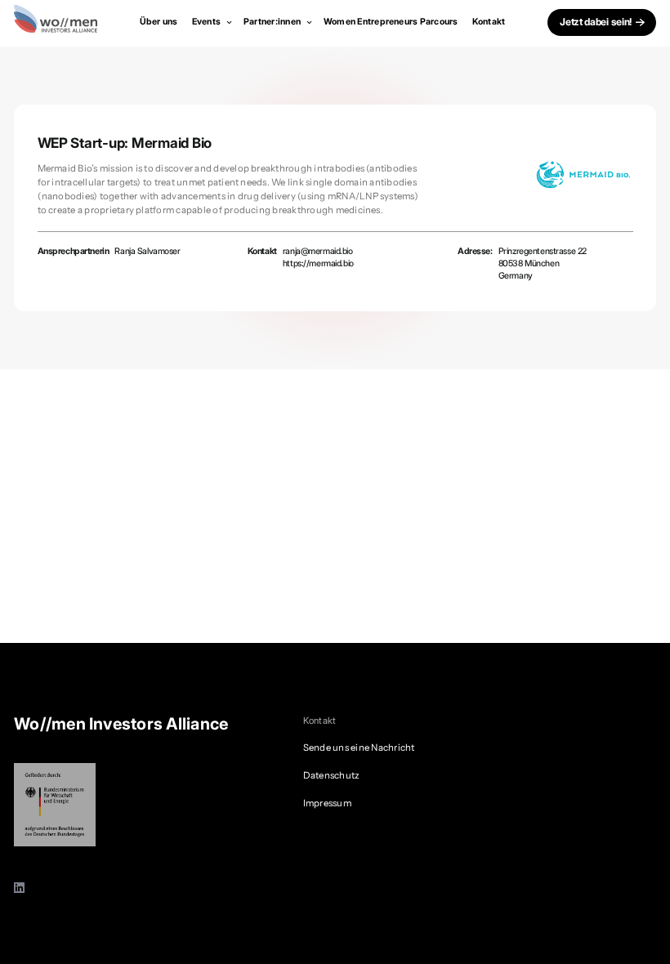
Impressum (327, 803)
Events (207, 21)
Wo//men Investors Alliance (121, 724)
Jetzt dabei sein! (596, 22)
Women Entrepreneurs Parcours (391, 21)
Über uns (159, 21)
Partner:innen (272, 21)
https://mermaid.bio (318, 263)
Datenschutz (331, 775)
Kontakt (489, 21)
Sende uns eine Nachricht (359, 747)
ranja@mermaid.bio (318, 251)
